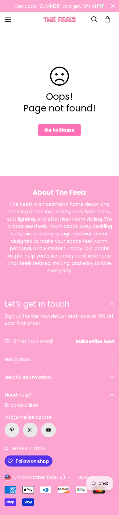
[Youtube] (48, 430)
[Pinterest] (12, 430)
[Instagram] (30, 430)
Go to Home (59, 130)
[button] (107, 19)
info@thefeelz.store (28, 417)
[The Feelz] (59, 19)
